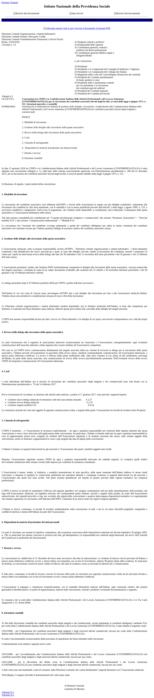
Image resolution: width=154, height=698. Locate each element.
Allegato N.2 (8, 695)
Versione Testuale (9, 2)
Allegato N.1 (8, 692)
